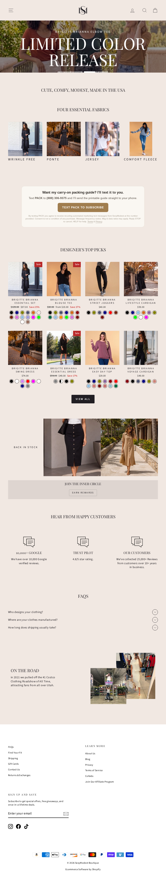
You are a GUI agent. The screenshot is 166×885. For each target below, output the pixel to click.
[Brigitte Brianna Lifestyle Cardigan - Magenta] (146, 317)
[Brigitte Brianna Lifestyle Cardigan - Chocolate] (144, 313)
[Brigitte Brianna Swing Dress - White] (17, 381)
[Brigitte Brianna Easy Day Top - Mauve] (105, 381)
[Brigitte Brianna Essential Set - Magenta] (33, 317)
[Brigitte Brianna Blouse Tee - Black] (50, 313)
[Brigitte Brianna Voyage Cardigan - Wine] (127, 381)
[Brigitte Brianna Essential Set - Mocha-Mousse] (28, 322)
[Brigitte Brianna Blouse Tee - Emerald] (50, 317)
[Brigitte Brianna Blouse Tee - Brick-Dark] (77, 317)
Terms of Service (94, 770)
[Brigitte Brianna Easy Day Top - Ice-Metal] (110, 386)
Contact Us (14, 769)
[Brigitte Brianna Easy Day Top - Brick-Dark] (99, 386)
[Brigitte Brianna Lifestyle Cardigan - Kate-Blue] (138, 313)
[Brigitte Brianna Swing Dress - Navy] (22, 386)
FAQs (11, 747)
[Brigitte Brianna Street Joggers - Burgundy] (116, 313)
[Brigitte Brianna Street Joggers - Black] (88, 313)
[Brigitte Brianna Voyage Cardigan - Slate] (138, 381)
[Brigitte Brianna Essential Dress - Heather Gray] (55, 381)
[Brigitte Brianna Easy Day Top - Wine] (110, 381)
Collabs (89, 776)
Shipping (13, 758)
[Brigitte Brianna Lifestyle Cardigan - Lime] (135, 317)
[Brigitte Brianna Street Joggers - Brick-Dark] (102, 317)
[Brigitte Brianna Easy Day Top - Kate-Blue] (88, 386)
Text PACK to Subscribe (83, 207)
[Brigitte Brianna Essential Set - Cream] (39, 313)
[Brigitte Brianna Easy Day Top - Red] (116, 381)
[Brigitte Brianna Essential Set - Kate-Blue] (22, 317)
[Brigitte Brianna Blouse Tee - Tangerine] (61, 317)
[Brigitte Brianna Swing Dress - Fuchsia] (33, 381)
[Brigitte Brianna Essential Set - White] (22, 322)
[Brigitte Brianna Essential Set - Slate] (28, 313)
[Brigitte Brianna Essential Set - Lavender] (28, 317)
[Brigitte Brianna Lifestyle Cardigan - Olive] (154, 313)
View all (83, 399)
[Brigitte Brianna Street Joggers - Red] (110, 313)
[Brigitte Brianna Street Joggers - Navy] (105, 313)
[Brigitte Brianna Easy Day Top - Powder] (94, 386)
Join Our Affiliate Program (99, 782)
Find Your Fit (15, 752)
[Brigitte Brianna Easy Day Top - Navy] (94, 381)
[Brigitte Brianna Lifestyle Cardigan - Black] (127, 313)
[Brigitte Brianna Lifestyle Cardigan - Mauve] (149, 313)
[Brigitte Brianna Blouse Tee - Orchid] (72, 317)
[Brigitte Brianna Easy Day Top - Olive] (99, 381)
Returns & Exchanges (19, 775)
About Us (90, 753)
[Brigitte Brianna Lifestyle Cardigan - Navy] (133, 313)
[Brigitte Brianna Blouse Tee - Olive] (55, 313)
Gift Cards (13, 764)
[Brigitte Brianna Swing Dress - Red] (28, 381)
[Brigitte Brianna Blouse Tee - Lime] (66, 317)
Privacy (99, 221)
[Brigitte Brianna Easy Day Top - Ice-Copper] (105, 386)
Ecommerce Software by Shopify (83, 869)
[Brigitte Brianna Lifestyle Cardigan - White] (141, 317)
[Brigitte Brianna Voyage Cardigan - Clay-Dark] (154, 381)
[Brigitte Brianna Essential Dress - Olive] (72, 381)
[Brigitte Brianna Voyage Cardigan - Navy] (144, 381)
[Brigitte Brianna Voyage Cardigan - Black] (133, 381)
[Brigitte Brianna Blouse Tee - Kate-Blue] (55, 317)
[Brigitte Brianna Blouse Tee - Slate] (61, 313)
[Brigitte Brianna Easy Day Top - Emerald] (116, 386)
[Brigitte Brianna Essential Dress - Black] (66, 381)
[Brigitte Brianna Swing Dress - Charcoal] (28, 386)
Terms (90, 221)
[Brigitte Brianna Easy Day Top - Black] (88, 381)
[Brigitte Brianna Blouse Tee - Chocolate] (72, 313)
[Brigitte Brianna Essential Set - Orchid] (17, 317)
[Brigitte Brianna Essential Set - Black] (11, 313)
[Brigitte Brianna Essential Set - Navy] (17, 313)
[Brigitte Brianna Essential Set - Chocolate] (33, 313)
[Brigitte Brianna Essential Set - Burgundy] (11, 317)
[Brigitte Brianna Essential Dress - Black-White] (61, 381)
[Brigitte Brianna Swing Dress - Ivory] (39, 381)
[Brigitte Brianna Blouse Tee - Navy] (66, 313)
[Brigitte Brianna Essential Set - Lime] (39, 317)
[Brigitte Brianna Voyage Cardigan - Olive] (149, 381)
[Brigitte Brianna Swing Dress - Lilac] (22, 381)
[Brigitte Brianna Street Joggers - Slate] (99, 313)
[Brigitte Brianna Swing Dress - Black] (11, 381)
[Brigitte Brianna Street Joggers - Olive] (94, 313)
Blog (87, 759)
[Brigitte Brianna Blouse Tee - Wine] (77, 313)
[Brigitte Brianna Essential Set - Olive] (22, 313)
